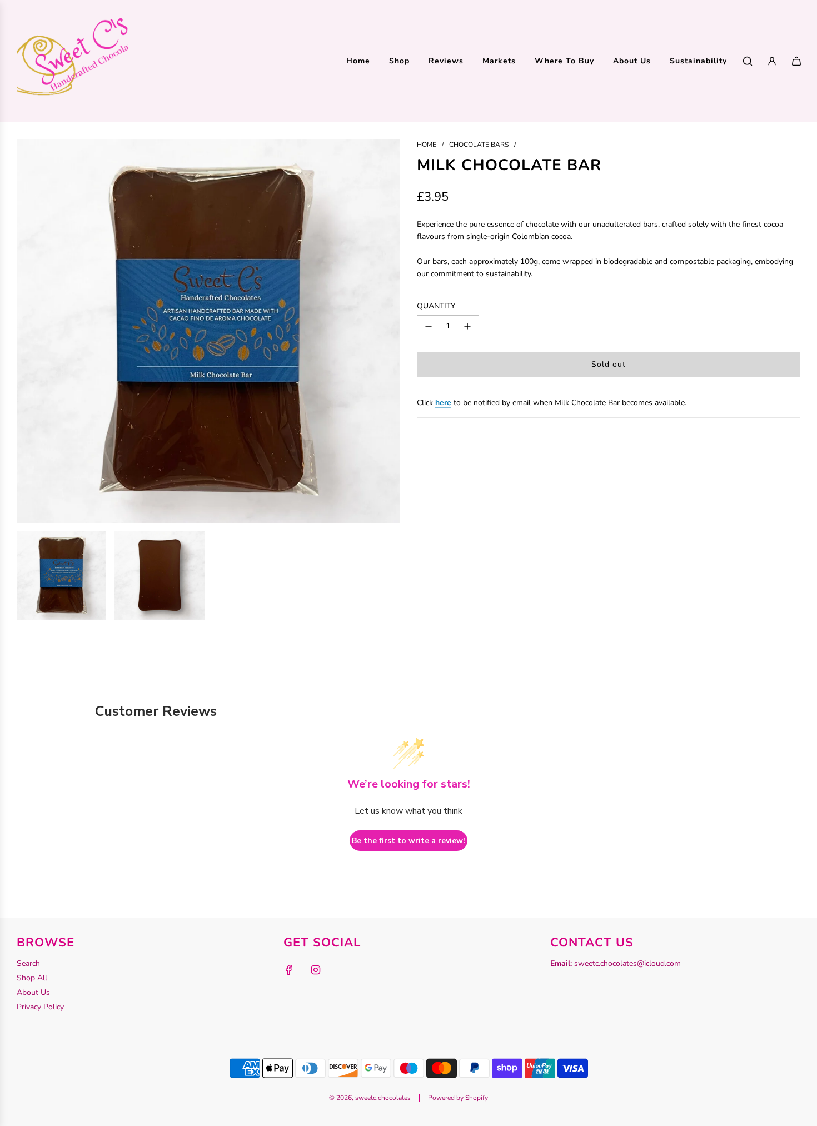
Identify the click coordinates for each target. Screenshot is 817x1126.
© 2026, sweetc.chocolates (370, 1097)
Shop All (32, 978)
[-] (428, 326)
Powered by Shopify (458, 1097)
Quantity (436, 306)
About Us (33, 992)
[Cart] (796, 61)
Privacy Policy (40, 1007)
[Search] (747, 61)
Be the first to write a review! (408, 840)
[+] (467, 326)
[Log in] (772, 61)
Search (28, 963)
